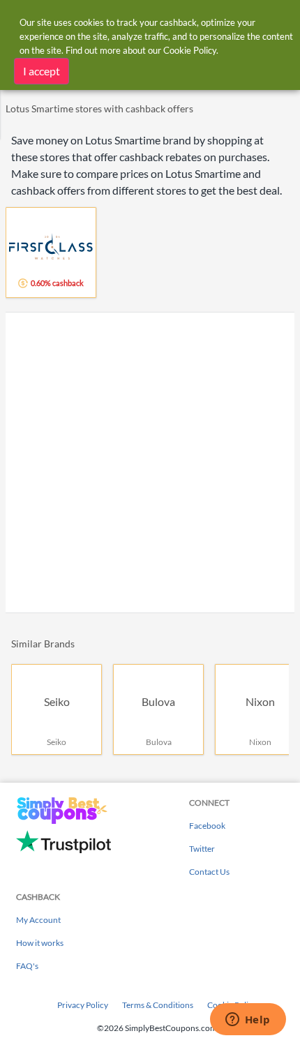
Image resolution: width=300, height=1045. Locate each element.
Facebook (207, 825)
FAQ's (27, 966)
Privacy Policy (82, 1005)
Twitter (202, 848)
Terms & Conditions (157, 1005)
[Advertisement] (150, 462)
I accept (41, 70)
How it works (39, 943)
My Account (38, 920)
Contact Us (209, 871)
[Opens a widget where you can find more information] (247, 1020)
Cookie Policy (189, 50)
